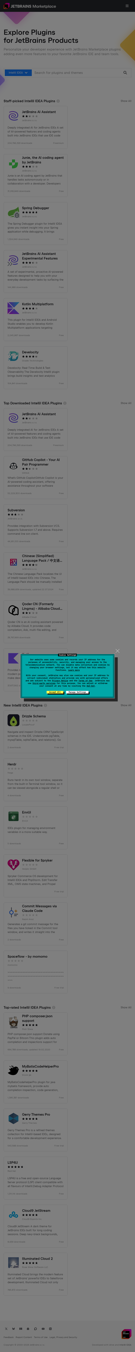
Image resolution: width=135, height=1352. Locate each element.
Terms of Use (85, 680)
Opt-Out (91, 686)
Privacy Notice (60, 680)
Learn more (74, 670)
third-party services (43, 683)
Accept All (55, 692)
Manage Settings (77, 692)
